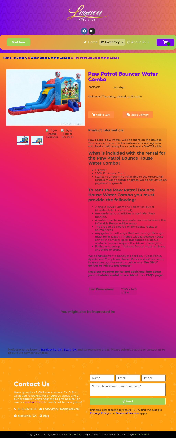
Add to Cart (102, 114)
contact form (34, 402)
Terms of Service (127, 413)
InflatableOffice (141, 434)
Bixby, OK (70, 349)
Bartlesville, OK (51, 349)
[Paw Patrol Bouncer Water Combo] (23, 140)
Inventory (112, 42)
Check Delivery (139, 114)
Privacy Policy (99, 413)
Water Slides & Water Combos (50, 57)
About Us (138, 42)
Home (92, 42)
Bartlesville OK (73, 434)
